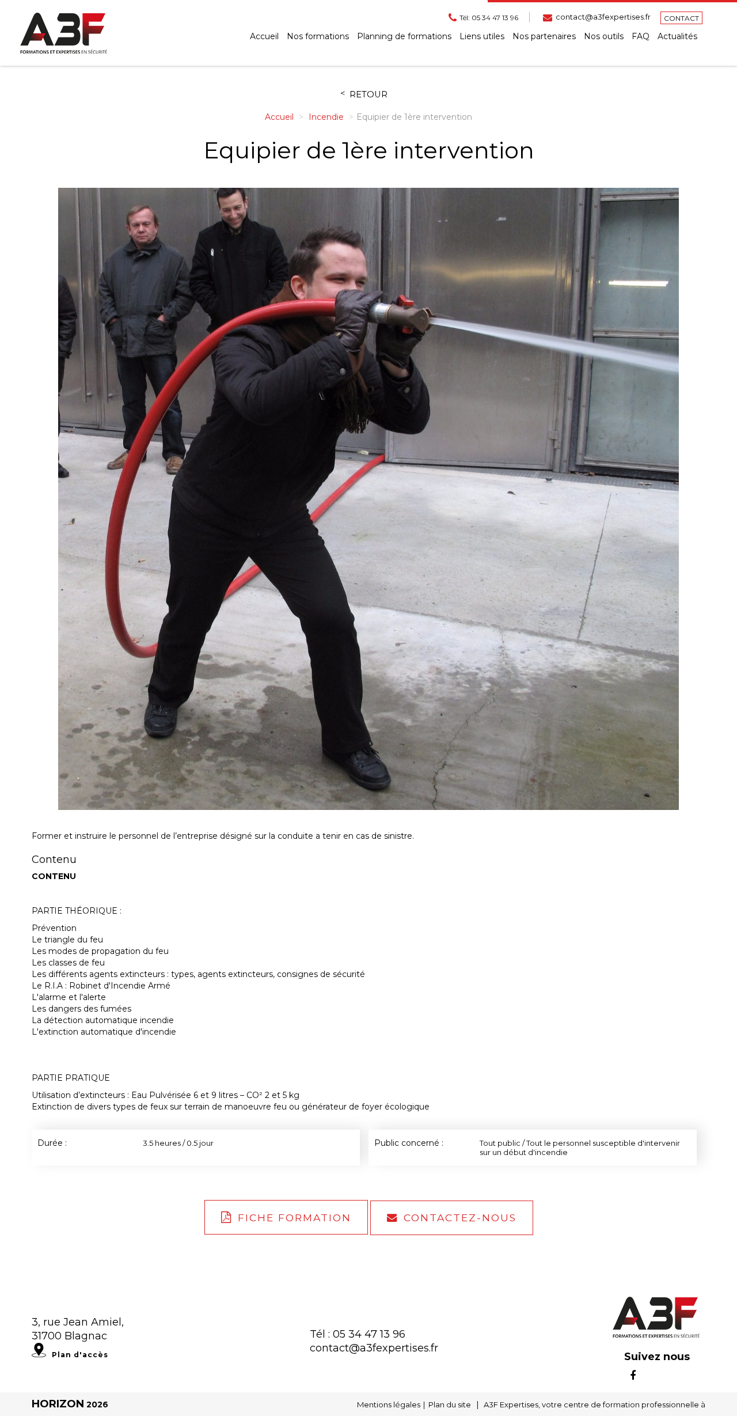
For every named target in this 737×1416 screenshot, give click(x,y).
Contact (681, 18)
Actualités (677, 36)
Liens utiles (481, 36)
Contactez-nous (460, 1217)
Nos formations (318, 36)
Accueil (264, 36)
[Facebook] (632, 1376)
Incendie (327, 117)
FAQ (640, 36)
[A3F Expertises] (63, 33)
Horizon (58, 1404)
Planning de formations (404, 36)
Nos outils (604, 36)
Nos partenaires (544, 36)
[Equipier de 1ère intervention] (368, 499)
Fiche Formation (294, 1217)
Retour (368, 95)
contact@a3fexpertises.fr (603, 16)
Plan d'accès (80, 1354)
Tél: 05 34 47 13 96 (488, 17)
